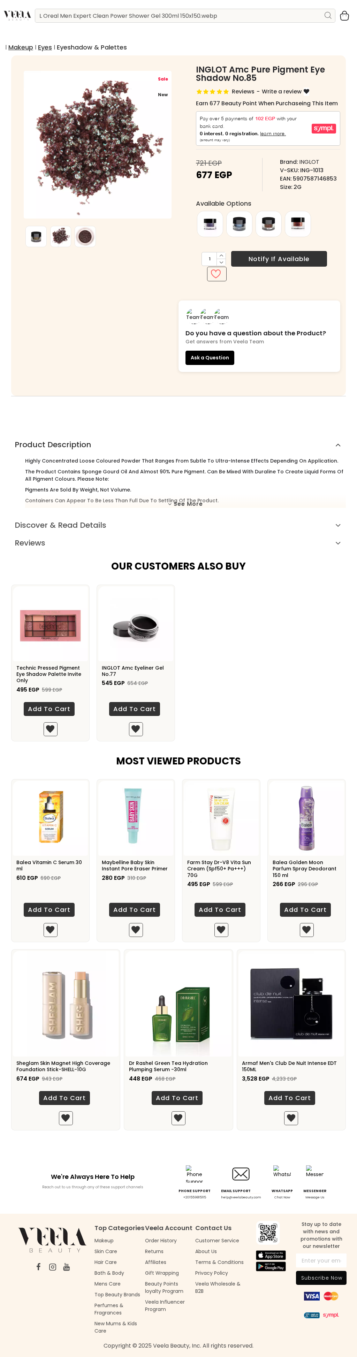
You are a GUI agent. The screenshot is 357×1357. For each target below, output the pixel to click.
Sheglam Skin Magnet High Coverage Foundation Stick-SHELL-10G (63, 1066)
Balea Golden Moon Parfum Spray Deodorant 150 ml (304, 868)
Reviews (30, 543)
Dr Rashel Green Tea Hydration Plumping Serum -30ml (168, 1066)
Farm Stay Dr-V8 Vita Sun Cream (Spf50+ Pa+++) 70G (219, 868)
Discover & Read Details (60, 525)
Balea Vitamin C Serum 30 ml (49, 865)
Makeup (20, 47)
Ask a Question (210, 357)
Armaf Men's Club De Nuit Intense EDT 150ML (289, 1066)
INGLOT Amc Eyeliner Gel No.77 (133, 671)
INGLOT (309, 162)
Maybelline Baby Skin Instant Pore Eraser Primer (135, 865)
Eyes (45, 47)
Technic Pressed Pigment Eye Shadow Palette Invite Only (48, 674)
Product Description (53, 444)
